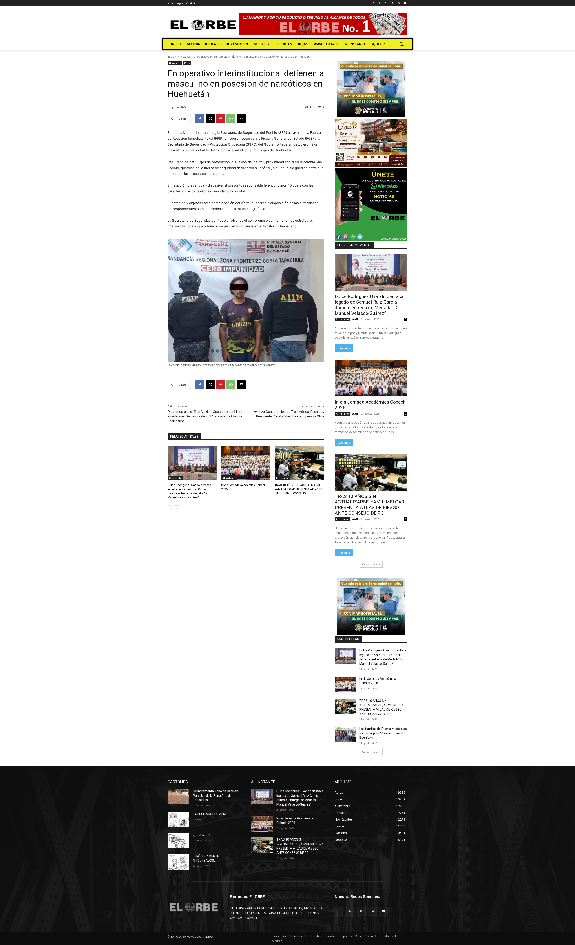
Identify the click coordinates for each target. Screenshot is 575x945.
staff (355, 319)
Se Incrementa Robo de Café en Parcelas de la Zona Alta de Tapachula (215, 795)
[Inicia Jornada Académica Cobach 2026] (245, 463)
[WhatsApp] (398, 3)
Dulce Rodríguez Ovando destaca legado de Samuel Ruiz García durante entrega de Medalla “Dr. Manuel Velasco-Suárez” (369, 305)
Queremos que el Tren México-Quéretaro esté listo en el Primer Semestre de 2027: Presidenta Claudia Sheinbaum (205, 416)
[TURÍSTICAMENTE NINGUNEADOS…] (178, 862)
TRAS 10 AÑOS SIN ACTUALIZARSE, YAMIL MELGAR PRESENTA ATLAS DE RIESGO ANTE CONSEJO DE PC (299, 489)
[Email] (241, 118)
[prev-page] (170, 508)
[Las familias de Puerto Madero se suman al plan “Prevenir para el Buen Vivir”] (345, 734)
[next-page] (177, 508)
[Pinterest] (386, 3)
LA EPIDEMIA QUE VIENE (210, 814)
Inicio (171, 57)
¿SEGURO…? (201, 835)
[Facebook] (373, 3)
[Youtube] (404, 3)
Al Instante (183, 57)
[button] (401, 44)
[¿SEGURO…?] (178, 840)
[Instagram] (380, 3)
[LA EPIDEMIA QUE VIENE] (178, 819)
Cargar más (369, 564)
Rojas (187, 63)
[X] (392, 3)
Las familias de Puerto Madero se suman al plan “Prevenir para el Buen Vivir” (383, 733)
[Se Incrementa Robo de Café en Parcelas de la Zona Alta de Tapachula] (178, 796)
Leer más (344, 348)
